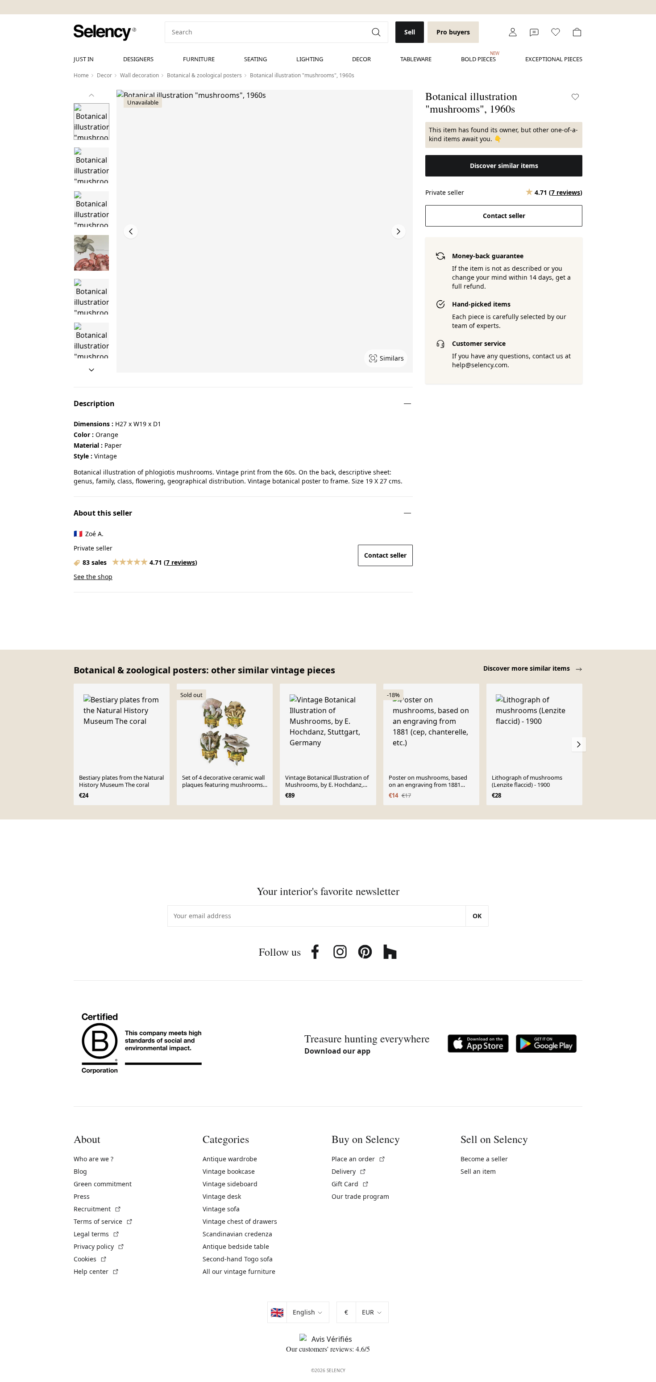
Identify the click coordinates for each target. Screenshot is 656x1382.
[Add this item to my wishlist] (575, 97)
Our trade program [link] (360, 1196)
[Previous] (91, 95)
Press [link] (82, 1196)
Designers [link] (138, 59)
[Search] (377, 32)
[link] (105, 33)
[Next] (91, 370)
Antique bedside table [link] (236, 1246)
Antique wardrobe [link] (230, 1159)
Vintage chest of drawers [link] (240, 1221)
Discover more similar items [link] (527, 668)
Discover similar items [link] (504, 165)
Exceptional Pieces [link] (553, 59)
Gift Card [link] (350, 1184)
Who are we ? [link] (93, 1159)
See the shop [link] (93, 576)
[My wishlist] (555, 32)
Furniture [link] (199, 59)
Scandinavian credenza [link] (237, 1234)
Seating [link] (255, 59)
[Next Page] (398, 231)
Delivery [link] (349, 1171)
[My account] (512, 32)
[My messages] (534, 32)
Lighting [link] (309, 59)
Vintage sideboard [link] (230, 1184)
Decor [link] (361, 59)
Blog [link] (80, 1171)
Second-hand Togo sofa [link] (238, 1259)
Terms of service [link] (103, 1221)
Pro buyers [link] (453, 32)
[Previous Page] (131, 231)
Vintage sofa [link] (221, 1209)
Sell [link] (409, 32)
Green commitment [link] (103, 1184)
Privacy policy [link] (99, 1246)
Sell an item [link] (478, 1171)
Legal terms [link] (97, 1234)
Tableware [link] (416, 59)
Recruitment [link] (97, 1209)
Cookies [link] (90, 1259)
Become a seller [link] (484, 1159)
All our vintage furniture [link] (239, 1271)
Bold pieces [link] (478, 56)
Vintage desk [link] (222, 1196)
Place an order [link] (359, 1159)
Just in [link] (84, 59)
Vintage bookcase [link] (229, 1171)
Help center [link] (96, 1271)
